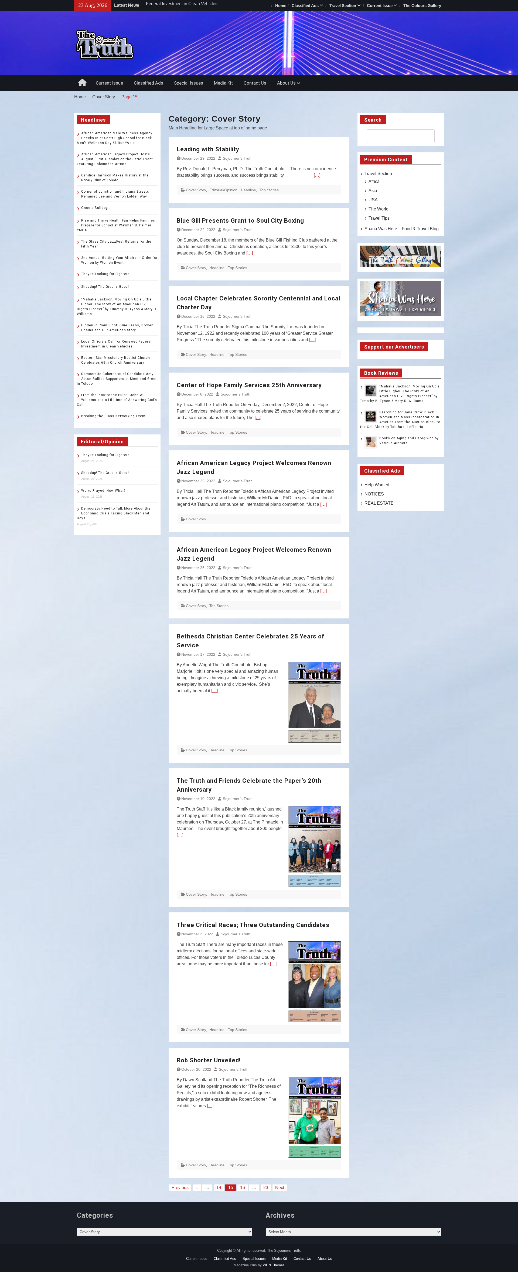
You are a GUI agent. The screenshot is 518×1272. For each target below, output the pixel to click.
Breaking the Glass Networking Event (113, 416)
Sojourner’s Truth (238, 158)
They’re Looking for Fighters (105, 274)
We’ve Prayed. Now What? (103, 491)
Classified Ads (305, 5)
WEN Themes (274, 1265)
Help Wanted (376, 485)
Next (279, 1187)
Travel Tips (379, 218)
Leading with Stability (208, 149)
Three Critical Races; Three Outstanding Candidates (253, 925)
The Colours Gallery (422, 5)
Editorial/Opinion (223, 190)
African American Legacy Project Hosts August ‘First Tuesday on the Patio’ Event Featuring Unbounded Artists (115, 159)
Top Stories (269, 190)
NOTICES (374, 494)
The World (378, 209)
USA (373, 200)
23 (265, 1187)
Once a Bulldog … (96, 208)
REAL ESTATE (379, 503)
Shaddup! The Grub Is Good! (105, 287)
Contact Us (255, 83)
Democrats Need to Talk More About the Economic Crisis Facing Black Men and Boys (114, 513)
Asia (373, 190)
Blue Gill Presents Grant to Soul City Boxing (240, 220)
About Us (286, 83)
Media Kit (223, 83)
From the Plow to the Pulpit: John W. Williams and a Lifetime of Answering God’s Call (117, 400)
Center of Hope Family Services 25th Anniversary (249, 385)
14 (218, 1187)
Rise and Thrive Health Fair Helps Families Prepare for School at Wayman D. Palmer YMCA (116, 225)
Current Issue (380, 5)
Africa (374, 181)
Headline (248, 190)
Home (280, 5)
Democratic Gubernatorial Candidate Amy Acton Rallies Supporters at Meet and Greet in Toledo (117, 379)
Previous (180, 1187)
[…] (317, 175)
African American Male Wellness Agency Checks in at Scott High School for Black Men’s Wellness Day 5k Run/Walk (114, 138)
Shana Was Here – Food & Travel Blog (401, 228)
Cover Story (196, 190)
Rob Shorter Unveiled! (209, 1060)
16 (242, 1187)
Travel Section (342, 5)
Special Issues (188, 83)
